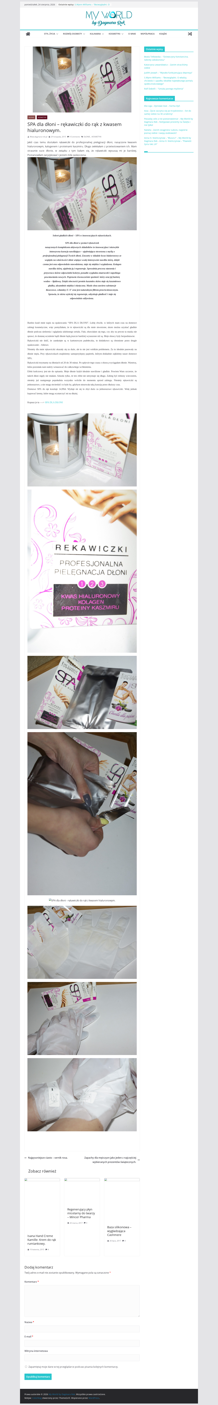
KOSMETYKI (114, 33)
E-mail (28, 1336)
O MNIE (132, 33)
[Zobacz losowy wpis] (190, 33)
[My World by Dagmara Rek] (28, 33)
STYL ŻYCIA (49, 33)
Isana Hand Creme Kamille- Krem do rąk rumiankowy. (41, 1240)
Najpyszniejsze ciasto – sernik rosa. (48, 1157)
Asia (146, 110)
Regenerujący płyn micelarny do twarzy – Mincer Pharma (81, 1213)
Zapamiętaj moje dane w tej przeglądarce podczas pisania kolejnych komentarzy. (73, 1366)
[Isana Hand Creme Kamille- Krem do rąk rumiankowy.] (42, 1180)
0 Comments (75, 136)
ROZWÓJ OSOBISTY (72, 33)
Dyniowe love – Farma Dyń (167, 105)
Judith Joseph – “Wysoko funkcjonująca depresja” (87, 6)
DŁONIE (31, 117)
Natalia (147, 129)
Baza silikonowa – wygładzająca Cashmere (119, 1231)
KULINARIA (95, 33)
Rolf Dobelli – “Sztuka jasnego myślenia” (164, 88)
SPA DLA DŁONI (54, 402)
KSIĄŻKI (163, 33)
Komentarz (31, 1281)
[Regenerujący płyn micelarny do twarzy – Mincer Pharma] (82, 1180)
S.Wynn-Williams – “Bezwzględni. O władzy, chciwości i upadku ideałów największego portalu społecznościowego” (168, 80)
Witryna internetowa (36, 1351)
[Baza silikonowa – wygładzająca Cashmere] (122, 1180)
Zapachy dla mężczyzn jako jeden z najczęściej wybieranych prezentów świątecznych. (110, 1160)
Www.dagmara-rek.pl (38, 136)
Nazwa (29, 1322)
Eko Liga (148, 105)
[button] (56, 34)
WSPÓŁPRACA (148, 33)
